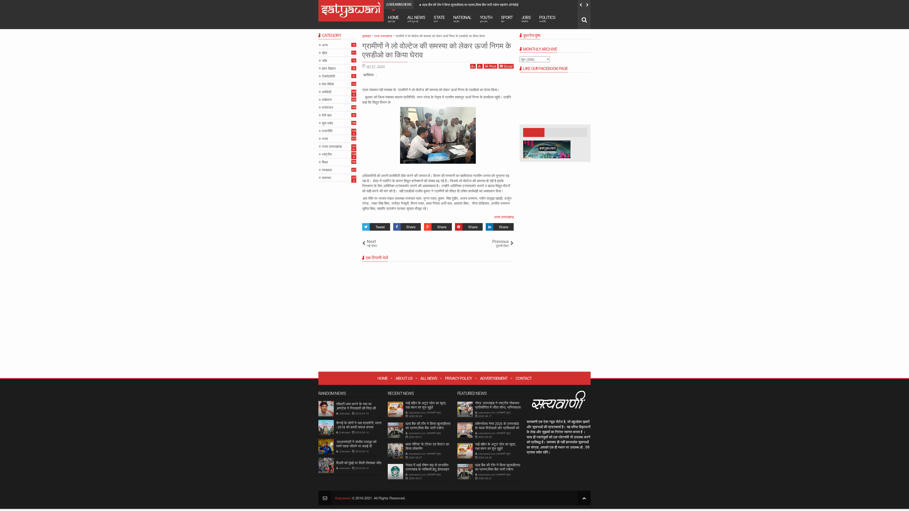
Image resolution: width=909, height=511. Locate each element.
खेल (324, 53)
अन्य (325, 45)
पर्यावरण (327, 99)
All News (416, 19)
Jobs (526, 19)
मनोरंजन (327, 107)
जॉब (324, 60)
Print (492, 66)
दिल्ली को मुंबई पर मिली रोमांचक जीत (358, 463)
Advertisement (494, 378)
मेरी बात (326, 115)
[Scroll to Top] (584, 498)
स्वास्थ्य (326, 178)
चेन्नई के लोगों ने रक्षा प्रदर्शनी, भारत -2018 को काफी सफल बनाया (358, 425)
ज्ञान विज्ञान (329, 68)
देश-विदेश (328, 84)
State (439, 19)
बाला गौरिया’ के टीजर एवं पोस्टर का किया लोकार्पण (452, 5)
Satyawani (343, 497)
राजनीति (327, 131)
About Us (404, 378)
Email (508, 66)
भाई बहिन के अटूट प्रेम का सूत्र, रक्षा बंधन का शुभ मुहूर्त (425, 405)
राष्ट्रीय (327, 154)
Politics (547, 19)
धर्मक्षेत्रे (327, 92)
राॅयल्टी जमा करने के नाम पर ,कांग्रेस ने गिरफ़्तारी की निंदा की (356, 406)
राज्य (325, 139)
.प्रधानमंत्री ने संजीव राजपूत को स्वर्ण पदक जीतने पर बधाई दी (356, 444)
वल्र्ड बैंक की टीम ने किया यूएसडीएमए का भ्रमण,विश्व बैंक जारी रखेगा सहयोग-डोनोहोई (428, 428)
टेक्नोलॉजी (328, 76)
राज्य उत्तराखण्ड (504, 216)
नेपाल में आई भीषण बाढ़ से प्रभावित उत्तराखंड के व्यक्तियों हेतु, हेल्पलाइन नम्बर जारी (427, 469)
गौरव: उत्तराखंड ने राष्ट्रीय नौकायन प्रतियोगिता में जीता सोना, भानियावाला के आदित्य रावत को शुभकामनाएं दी (498, 407)
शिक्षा (325, 162)
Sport (507, 19)
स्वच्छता (327, 170)
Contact (524, 378)
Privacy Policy (458, 378)
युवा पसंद (327, 123)
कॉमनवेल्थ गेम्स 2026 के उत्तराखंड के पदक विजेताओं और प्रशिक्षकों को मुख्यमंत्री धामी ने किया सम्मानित (497, 428)
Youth (486, 19)
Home (393, 19)
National (462, 19)
